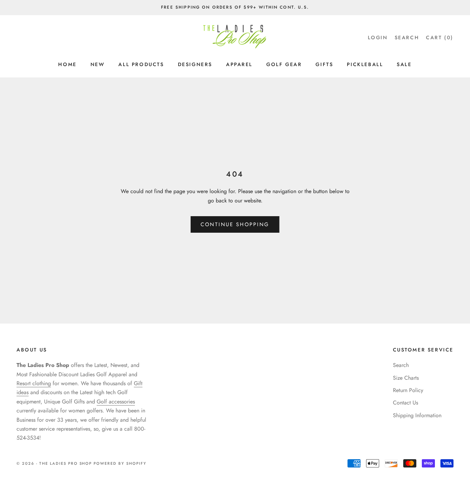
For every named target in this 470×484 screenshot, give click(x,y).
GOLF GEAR (284, 64)
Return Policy (408, 390)
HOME (67, 64)
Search (401, 365)
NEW (97, 64)
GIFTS (324, 64)
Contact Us (405, 403)
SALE (404, 64)
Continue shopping (235, 224)
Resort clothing (34, 383)
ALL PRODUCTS (141, 64)
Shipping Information (417, 415)
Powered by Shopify (120, 463)
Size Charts (406, 378)
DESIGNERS (195, 64)
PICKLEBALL (365, 64)
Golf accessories (116, 402)
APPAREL (239, 64)
